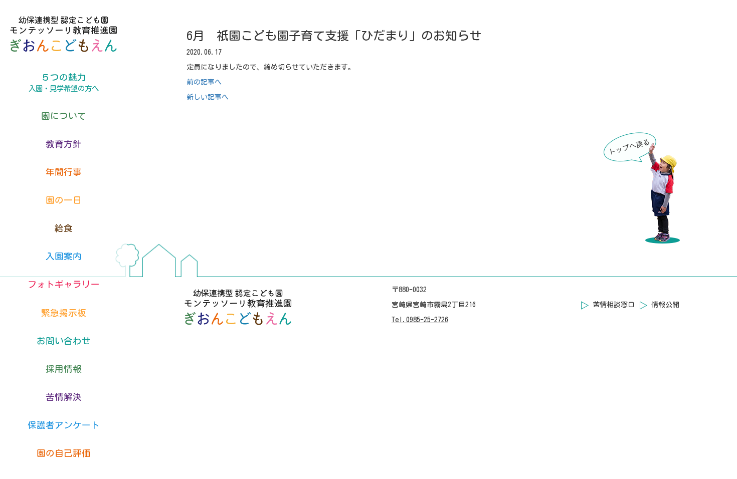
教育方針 (64, 144)
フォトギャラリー (64, 284)
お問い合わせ (64, 341)
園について (63, 116)
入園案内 (64, 256)
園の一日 (64, 200)
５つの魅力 (64, 82)
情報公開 (665, 304)
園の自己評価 (64, 453)
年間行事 (64, 172)
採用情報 (64, 369)
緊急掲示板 (63, 313)
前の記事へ (204, 82)
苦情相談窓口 (614, 304)
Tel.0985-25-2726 (420, 319)
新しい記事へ (208, 97)
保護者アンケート (64, 425)
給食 (64, 228)
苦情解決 (64, 397)
